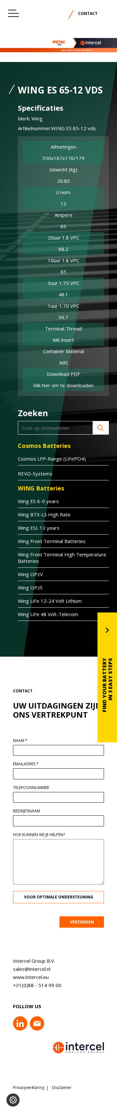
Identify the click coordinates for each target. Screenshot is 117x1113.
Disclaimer (62, 1088)
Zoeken (101, 428)
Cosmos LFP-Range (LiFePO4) (52, 458)
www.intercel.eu (31, 977)
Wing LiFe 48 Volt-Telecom (48, 614)
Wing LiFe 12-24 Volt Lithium (50, 601)
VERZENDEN (82, 922)
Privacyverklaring (28, 1088)
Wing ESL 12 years (38, 528)
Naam (20, 741)
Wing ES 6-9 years (38, 501)
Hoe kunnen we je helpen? (39, 835)
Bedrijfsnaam (26, 811)
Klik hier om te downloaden (63, 385)
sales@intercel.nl (31, 969)
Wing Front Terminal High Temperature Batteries (62, 557)
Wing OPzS (30, 587)
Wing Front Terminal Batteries (51, 541)
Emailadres (26, 764)
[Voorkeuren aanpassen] (13, 1100)
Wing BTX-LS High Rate (44, 514)
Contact (88, 13)
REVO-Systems (35, 473)
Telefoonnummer (31, 788)
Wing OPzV (30, 574)
